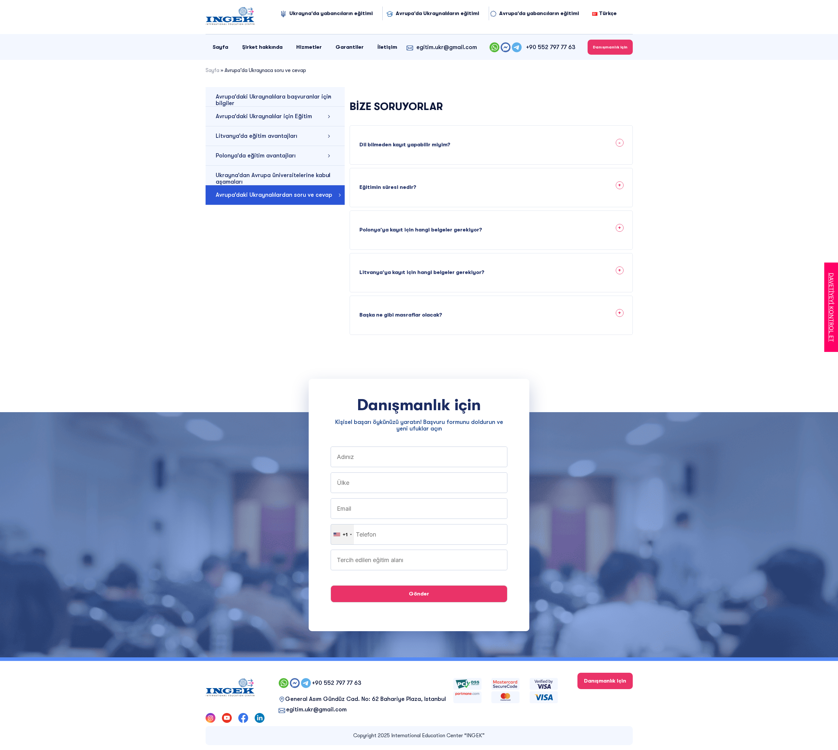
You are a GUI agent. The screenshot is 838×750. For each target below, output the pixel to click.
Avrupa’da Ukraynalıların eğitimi (437, 13)
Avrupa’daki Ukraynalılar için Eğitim (264, 116)
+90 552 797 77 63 (550, 47)
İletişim (387, 47)
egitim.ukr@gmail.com (446, 47)
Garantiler (350, 47)
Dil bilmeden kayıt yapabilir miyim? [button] (404, 145)
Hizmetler (309, 47)
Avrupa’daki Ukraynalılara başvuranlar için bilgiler (273, 99)
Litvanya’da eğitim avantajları (256, 136)
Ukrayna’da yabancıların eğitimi (331, 13)
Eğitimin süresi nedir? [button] (387, 187)
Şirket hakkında (262, 47)
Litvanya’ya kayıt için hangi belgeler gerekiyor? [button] (421, 272)
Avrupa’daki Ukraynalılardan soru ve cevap (274, 195)
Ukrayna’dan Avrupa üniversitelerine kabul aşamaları (273, 178)
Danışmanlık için (610, 47)
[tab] (491, 142)
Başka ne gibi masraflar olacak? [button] (400, 315)
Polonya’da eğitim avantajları (256, 155)
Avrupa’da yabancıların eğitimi (539, 13)
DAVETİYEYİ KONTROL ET (831, 307)
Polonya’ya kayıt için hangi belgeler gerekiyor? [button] (420, 230)
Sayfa (220, 47)
